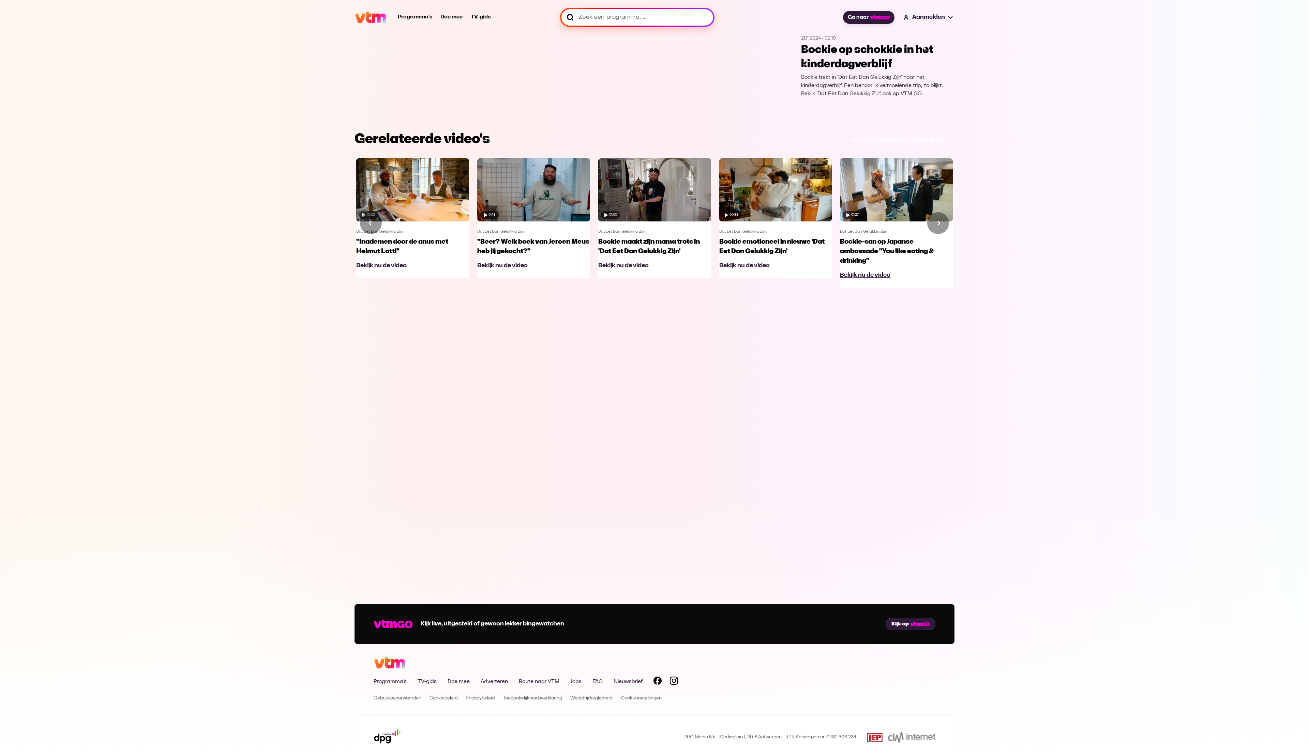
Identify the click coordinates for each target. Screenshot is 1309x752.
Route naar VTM (539, 681)
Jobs (576, 681)
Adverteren (494, 681)
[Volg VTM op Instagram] (674, 682)
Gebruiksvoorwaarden (397, 698)
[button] (928, 17)
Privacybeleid (480, 698)
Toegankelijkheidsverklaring (532, 698)
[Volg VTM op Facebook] (657, 682)
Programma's (415, 17)
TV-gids (481, 17)
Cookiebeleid (443, 698)
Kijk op (900, 624)
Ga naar (858, 17)
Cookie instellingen (641, 698)
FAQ (597, 681)
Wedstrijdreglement (591, 698)
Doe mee (451, 17)
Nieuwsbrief (628, 681)
